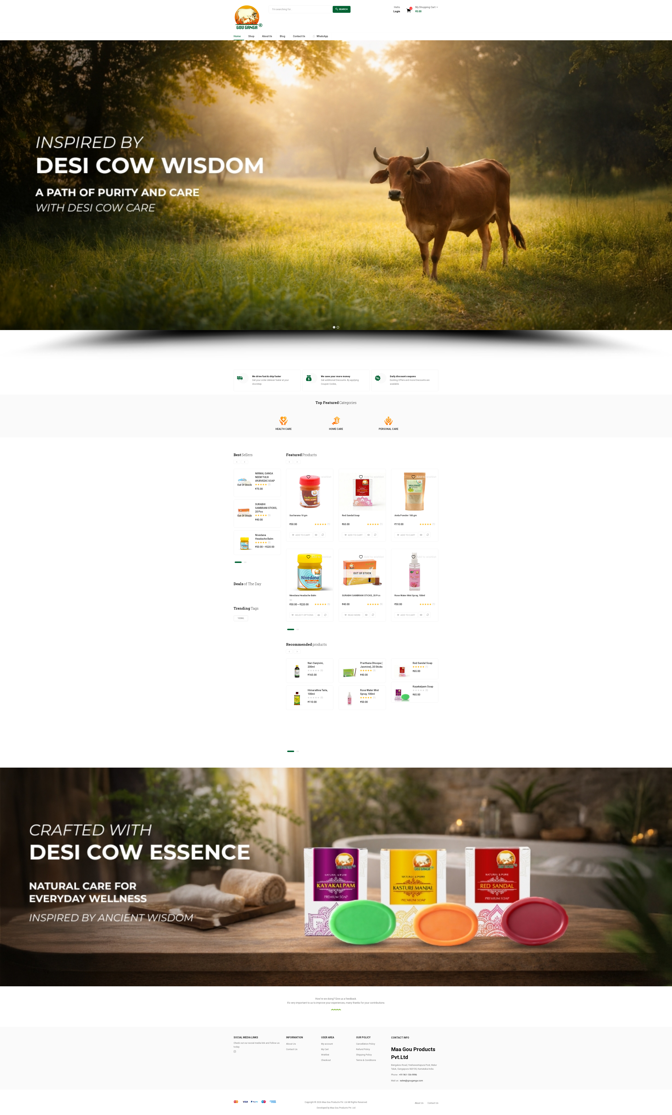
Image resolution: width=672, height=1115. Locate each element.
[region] (336, 200)
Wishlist (325, 1054)
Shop (251, 36)
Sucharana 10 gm (298, 515)
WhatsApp (322, 36)
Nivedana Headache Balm (302, 595)
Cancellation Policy (365, 1044)
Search (343, 9)
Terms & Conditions (366, 1060)
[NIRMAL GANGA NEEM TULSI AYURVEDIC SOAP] (245, 477)
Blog (282, 36)
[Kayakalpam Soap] (402, 690)
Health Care (283, 429)
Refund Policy (363, 1049)
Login (396, 11)
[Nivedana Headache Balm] (245, 538)
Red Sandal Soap (351, 515)
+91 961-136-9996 (408, 1074)
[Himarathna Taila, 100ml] (297, 693)
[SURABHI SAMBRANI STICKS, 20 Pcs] (245, 508)
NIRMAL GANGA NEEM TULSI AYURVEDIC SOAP (265, 477)
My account (327, 1044)
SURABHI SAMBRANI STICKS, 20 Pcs (266, 508)
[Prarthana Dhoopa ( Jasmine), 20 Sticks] (350, 666)
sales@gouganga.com (411, 1080)
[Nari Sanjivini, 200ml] (297, 666)
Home (237, 36)
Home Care (336, 429)
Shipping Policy (364, 1054)
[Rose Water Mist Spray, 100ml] (350, 693)
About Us (267, 36)
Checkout (326, 1060)
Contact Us (299, 36)
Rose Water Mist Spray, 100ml (409, 595)
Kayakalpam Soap (423, 686)
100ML (240, 618)
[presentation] (236, 462)
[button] (425, 9)
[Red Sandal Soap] (402, 666)
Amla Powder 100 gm (405, 515)
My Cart (325, 1049)
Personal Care (388, 429)
